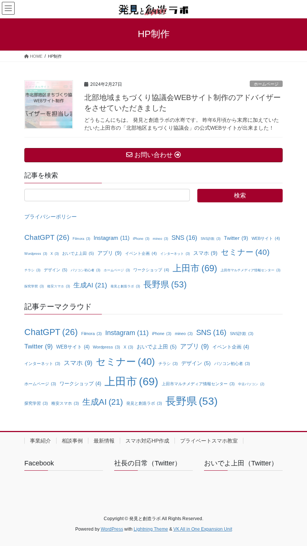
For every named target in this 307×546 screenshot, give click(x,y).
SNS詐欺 (211, 239)
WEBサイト (266, 238)
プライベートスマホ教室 (209, 441)
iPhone (141, 239)
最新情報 (104, 441)
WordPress (112, 529)
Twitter (236, 238)
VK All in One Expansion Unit (202, 529)
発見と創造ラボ (125, 286)
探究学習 (34, 286)
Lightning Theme (151, 529)
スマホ (205, 253)
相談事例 (72, 441)
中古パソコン (251, 384)
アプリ (109, 253)
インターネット (175, 254)
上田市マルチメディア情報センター (250, 270)
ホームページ (266, 84)
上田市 (195, 268)
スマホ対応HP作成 (147, 441)
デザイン (55, 270)
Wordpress (35, 254)
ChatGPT (46, 237)
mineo (160, 239)
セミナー (245, 252)
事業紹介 (40, 441)
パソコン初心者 (85, 270)
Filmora (81, 239)
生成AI (90, 285)
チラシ (32, 270)
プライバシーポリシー (50, 217)
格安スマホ (58, 286)
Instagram (112, 238)
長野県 (165, 284)
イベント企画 (141, 253)
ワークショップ (151, 270)
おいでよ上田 (78, 253)
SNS (184, 237)
